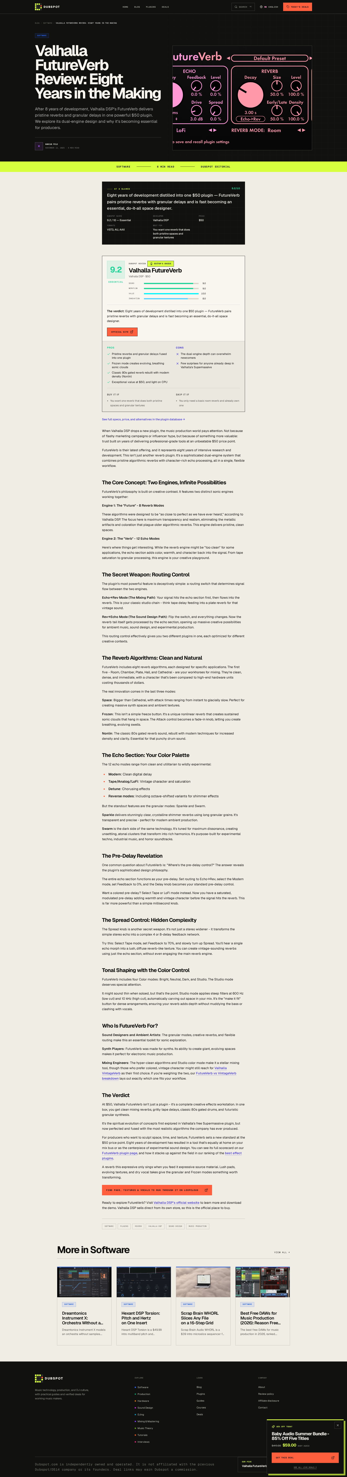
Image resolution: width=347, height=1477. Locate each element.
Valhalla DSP (155, 1226)
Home (125, 7)
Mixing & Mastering (148, 1421)
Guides (200, 1400)
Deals (165, 7)
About (261, 1387)
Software (47, 23)
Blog (137, 7)
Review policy (266, 1394)
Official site (120, 332)
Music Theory (145, 1428)
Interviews (143, 1441)
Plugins (151, 7)
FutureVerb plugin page (119, 1153)
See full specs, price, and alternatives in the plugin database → (143, 419)
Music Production (198, 1226)
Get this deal (285, 1457)
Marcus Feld (51, 144)
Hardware (143, 1401)
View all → (282, 1252)
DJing (141, 1414)
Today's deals (300, 7)
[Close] (337, 1425)
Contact (262, 1407)
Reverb (138, 1226)
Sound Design (175, 1226)
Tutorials (142, 1435)
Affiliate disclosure (268, 1400)
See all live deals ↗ (305, 1467)
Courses (201, 1407)
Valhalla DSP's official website (176, 1203)
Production (144, 1394)
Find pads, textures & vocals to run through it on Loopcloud (152, 1190)
